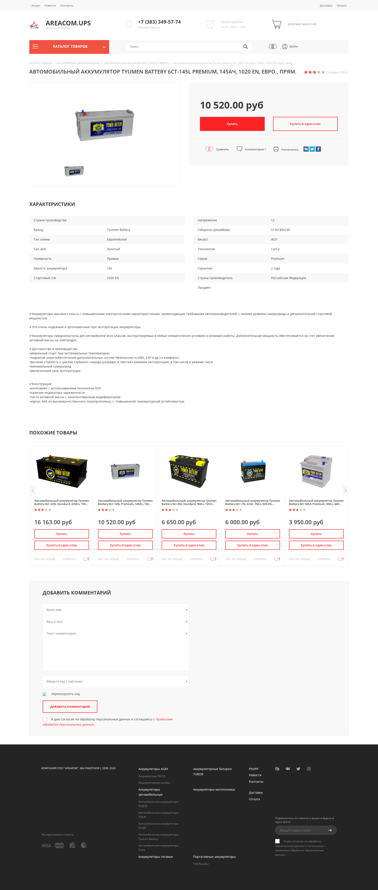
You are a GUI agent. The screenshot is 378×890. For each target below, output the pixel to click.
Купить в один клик (61, 545)
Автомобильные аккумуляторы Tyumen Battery (137, 63)
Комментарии (255, 149)
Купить (232, 124)
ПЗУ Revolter (201, 864)
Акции (36, 5)
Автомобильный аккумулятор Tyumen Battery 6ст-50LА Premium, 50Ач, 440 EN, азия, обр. (316, 504)
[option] (105, 125)
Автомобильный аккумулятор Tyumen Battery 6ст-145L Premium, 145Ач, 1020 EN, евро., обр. (125, 504)
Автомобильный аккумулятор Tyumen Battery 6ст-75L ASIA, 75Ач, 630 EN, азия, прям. (252, 504)
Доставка (326, 5)
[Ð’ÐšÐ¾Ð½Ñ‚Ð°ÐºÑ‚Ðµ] (306, 149)
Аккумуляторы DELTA (151, 776)
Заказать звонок (149, 27)
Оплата (341, 5)
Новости (50, 5)
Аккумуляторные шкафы (154, 782)
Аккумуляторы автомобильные (78, 63)
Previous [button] (32, 490)
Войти (294, 46)
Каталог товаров (40, 63)
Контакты (67, 5)
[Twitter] (312, 149)
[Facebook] (318, 149)
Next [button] (345, 490)
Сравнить (222, 149)
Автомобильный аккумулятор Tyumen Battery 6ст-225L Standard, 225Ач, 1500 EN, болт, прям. (61, 504)
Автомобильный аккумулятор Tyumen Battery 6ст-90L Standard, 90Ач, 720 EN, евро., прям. (189, 504)
